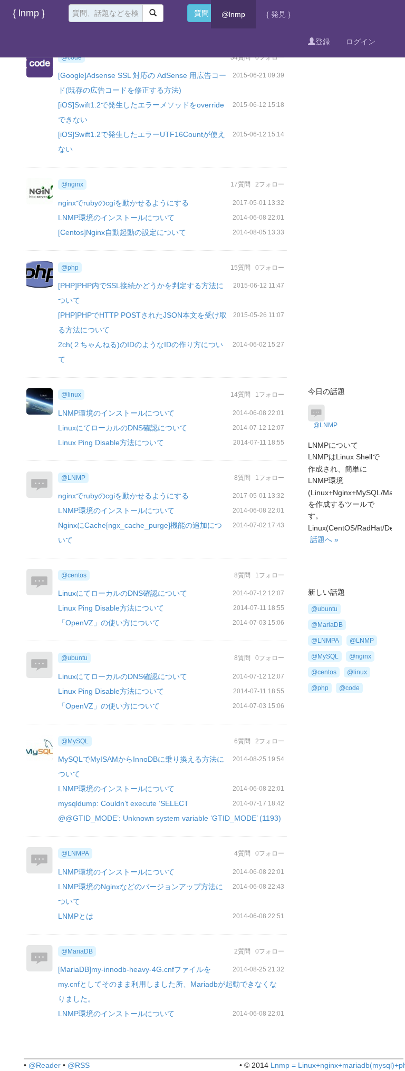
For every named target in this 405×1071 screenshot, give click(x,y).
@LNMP (325, 425)
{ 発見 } (278, 14)
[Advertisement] (345, 198)
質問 (201, 13)
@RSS (79, 1065)
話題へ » (324, 539)
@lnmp (233, 14)
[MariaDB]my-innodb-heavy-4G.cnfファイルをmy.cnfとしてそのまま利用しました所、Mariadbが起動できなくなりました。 (167, 984)
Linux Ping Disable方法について (111, 442)
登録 (322, 41)
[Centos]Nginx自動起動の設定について (122, 232)
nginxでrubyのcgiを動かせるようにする (123, 203)
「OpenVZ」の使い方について (109, 622)
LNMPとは (75, 916)
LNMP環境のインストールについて (116, 217)
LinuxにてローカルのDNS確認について (122, 428)
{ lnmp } (29, 13)
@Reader (44, 1065)
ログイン (360, 41)
